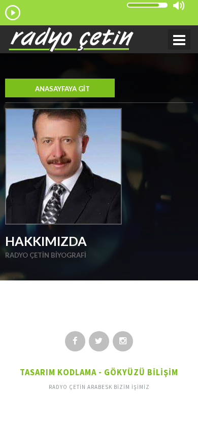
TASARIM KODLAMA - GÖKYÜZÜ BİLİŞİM (99, 372)
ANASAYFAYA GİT (62, 89)
